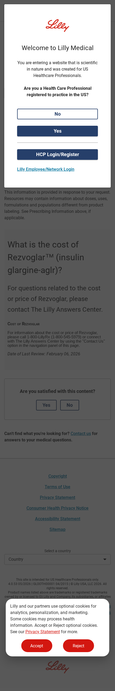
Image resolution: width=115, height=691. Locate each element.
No (58, 114)
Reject (78, 645)
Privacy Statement (42, 631)
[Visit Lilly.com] (57, 28)
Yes (58, 131)
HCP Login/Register (57, 154)
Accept (36, 645)
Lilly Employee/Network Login (45, 169)
